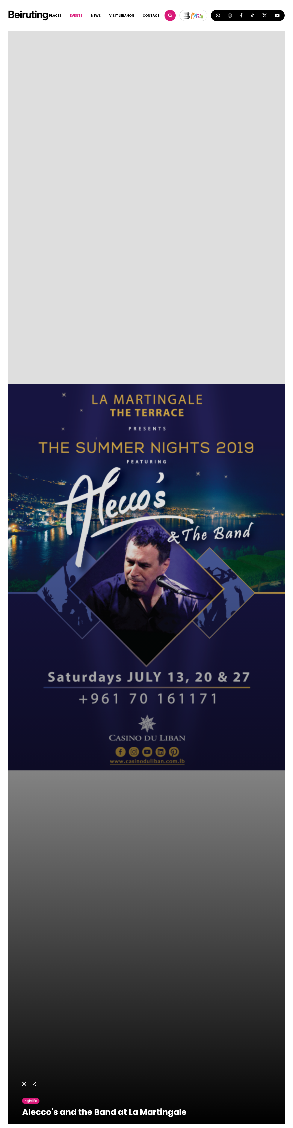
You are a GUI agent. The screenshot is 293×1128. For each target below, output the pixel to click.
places (55, 15)
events (76, 15)
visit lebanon (121, 15)
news (96, 15)
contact (151, 15)
